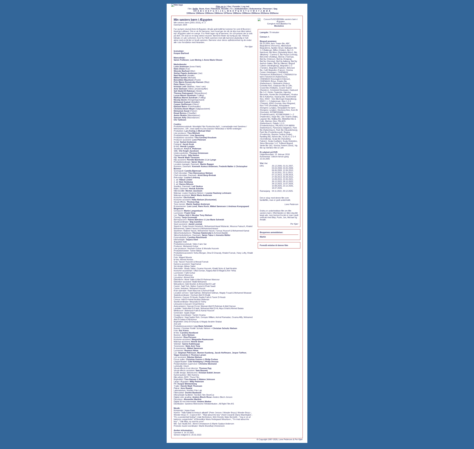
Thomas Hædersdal (201, 233)
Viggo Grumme (181, 355)
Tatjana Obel (192, 239)
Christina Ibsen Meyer (184, 109)
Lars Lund (192, 206)
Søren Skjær (197, 162)
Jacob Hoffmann (223, 353)
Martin (263, 237)
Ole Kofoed (189, 197)
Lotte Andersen (181, 66)
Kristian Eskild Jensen (209, 373)
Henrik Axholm (196, 188)
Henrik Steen (197, 341)
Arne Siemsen (180, 89)
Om (229, 6)
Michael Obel (204, 131)
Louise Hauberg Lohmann (218, 193)
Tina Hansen (190, 379)
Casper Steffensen (183, 104)
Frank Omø (189, 213)
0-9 (194, 11)
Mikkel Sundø (180, 78)
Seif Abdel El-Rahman (184, 91)
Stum (201, 9)
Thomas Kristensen (198, 153)
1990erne (246, 13)
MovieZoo (279, 26)
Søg (275, 9)
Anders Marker (204, 401)
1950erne (209, 13)
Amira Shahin (180, 115)
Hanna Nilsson (186, 184)
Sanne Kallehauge (191, 344)
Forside (236, 6)
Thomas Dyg (193, 202)
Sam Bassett (202, 370)
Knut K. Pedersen (192, 149)
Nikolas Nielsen (194, 357)
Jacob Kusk (188, 144)
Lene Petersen (199, 140)
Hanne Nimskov (195, 219)
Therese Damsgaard (183, 93)
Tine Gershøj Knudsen (205, 137)
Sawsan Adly (180, 117)
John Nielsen (188, 335)
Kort (207, 9)
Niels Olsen (179, 69)
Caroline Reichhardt (197, 237)
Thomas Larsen (198, 355)
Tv (231, 9)
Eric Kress (184, 330)
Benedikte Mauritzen (184, 80)
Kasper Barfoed (181, 53)
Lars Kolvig (190, 131)
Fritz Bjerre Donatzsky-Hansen (188, 82)
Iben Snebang (186, 182)
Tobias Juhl (183, 215)
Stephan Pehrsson (187, 353)
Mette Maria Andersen (201, 195)
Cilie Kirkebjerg (195, 361)
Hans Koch (203, 206)
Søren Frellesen (181, 60)
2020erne (274, 13)
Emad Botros (180, 113)
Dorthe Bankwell (193, 393)
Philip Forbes (211, 359)
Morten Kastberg (205, 353)
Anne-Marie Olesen (213, 60)
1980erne (237, 13)
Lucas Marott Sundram (185, 95)
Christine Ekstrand (207, 364)
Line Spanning (197, 135)
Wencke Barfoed (182, 71)
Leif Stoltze (197, 186)
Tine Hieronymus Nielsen (200, 173)
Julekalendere (241, 9)
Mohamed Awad (181, 111)
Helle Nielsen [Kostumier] (204, 200)
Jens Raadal (186, 388)
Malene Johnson (207, 379)
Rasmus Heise (191, 350)
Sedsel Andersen (188, 142)
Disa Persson (189, 337)
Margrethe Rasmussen (202, 339)
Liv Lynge (211, 160)
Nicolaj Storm (180, 100)
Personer (267, 9)
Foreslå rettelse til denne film (274, 245)
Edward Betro (180, 106)
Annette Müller (223, 235)
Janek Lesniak (195, 224)
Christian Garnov (194, 359)
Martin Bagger (207, 164)
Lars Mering (195, 60)
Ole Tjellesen (180, 120)
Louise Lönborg (192, 177)
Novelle (224, 9)
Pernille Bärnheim (195, 160)
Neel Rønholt (180, 75)
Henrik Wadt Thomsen (189, 157)
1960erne (218, 13)
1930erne (190, 13)
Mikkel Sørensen (218, 206)
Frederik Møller (226, 166)
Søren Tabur (208, 235)
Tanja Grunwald (189, 217)
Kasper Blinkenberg (187, 384)
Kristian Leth (180, 86)
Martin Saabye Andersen (198, 204)
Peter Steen (179, 84)
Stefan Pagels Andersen (185, 73)
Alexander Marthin (192, 399)
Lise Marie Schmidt (215, 219)
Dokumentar (255, 9)
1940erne (200, 13)
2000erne (255, 13)
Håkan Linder (185, 180)
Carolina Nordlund (189, 333)
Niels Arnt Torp (193, 346)
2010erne (265, 13)
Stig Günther (196, 222)
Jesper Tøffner (239, 353)
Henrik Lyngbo (187, 146)
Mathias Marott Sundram (186, 97)
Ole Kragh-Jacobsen (189, 151)
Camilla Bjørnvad (192, 171)
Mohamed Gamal (182, 102)
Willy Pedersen (197, 381)
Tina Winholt (193, 133)
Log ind (245, 6)
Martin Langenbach (193, 211)
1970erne (227, 13)
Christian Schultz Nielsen (225, 328)
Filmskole (215, 9)
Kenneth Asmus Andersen (205, 166)
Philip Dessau (211, 361)
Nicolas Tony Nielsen (202, 215)
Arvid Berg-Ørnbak (207, 175)
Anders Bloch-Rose (201, 397)
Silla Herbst (193, 155)
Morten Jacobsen (194, 191)
